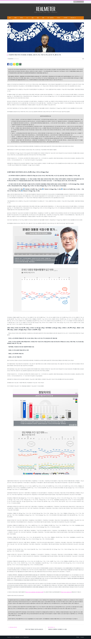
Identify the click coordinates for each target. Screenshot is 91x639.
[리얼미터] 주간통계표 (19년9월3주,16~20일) (57, 629)
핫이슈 (21, 17)
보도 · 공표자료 (50, 17)
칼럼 (38, 17)
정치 (10, 17)
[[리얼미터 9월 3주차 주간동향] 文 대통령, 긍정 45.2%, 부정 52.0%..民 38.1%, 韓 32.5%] (45, 37)
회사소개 (72, 17)
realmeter (10, 58)
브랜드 (15, 17)
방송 (32, 17)
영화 (43, 17)
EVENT (58, 17)
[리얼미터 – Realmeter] (45, 9)
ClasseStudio (26, 637)
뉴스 (27, 17)
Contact (82, 637)
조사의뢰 (65, 17)
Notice (77, 637)
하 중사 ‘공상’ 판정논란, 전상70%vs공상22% (34, 629)
